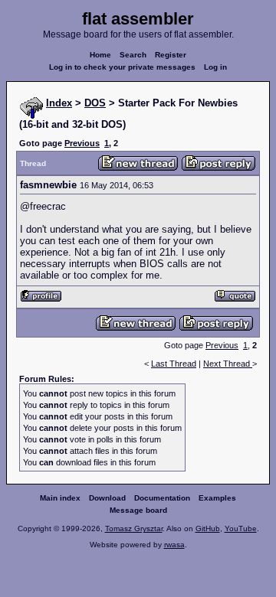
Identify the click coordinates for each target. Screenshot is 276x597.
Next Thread (227, 363)
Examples (217, 498)
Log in (215, 67)
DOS (95, 103)
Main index (60, 498)
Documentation (162, 498)
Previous (82, 143)
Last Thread (173, 363)
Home (100, 55)
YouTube (241, 528)
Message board (138, 510)
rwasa (174, 544)
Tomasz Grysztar (134, 528)
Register (170, 55)
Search (133, 55)
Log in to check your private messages (122, 67)
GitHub (208, 528)
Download (107, 498)
